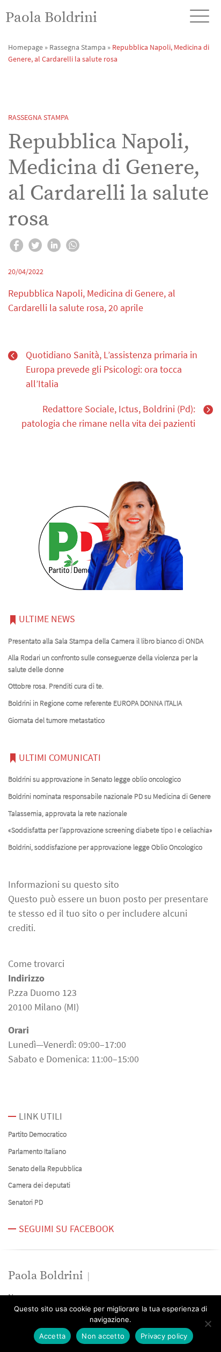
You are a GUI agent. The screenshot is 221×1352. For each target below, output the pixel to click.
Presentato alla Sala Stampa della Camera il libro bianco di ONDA (105, 641)
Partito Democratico (37, 1134)
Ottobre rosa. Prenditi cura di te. (56, 686)
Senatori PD (25, 1202)
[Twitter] (35, 247)
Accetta (52, 1336)
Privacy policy (164, 1336)
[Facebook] (16, 247)
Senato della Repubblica (45, 1168)
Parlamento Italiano (37, 1151)
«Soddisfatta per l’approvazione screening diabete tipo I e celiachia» (110, 830)
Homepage (25, 47)
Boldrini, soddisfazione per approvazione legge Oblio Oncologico (105, 847)
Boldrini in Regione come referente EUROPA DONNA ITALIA (95, 703)
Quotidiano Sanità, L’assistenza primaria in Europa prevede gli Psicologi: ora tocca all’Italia (111, 369)
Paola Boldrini (51, 18)
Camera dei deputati (39, 1185)
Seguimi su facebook (66, 1228)
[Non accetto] (207, 1323)
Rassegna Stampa (77, 47)
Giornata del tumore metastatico (56, 720)
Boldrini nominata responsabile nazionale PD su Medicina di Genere (109, 796)
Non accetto (103, 1336)
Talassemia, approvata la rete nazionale (67, 813)
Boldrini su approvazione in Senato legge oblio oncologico (94, 779)
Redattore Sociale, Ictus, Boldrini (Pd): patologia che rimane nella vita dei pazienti (108, 416)
